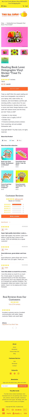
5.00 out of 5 (19, 199)
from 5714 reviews (14, 304)
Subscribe (22, 386)
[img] (5, 226)
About (14, 347)
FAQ (14, 361)
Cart (26, 6)
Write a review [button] (14, 216)
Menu (5, 6)
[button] (5, 79)
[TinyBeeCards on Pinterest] (14, 374)
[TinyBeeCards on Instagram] (18, 374)
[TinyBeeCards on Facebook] (11, 374)
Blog (14, 353)
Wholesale (14, 363)
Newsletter (14, 349)
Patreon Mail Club (14, 351)
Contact (14, 365)
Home (2, 23)
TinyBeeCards (19, 406)
